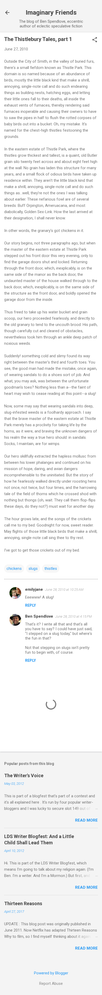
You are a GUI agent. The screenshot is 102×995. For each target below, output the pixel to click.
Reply (30, 605)
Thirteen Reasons (23, 903)
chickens (14, 568)
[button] (95, 40)
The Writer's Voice (23, 775)
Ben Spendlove (39, 616)
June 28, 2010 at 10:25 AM (64, 590)
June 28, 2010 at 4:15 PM (73, 616)
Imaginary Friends (51, 12)
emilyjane (34, 589)
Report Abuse (51, 983)
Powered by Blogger (51, 973)
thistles (50, 568)
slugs (33, 568)
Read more (86, 820)
